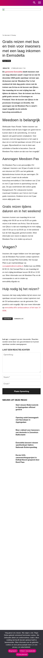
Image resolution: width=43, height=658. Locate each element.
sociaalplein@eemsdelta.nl (12, 266)
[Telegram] (20, 326)
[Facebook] (6, 326)
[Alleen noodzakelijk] (40, 644)
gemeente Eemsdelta (13, 72)
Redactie (6, 68)
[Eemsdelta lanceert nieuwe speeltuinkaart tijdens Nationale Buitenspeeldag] (8, 445)
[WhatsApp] (34, 326)
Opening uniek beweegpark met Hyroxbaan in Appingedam (27, 419)
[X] (27, 326)
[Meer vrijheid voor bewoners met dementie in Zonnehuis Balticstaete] (8, 433)
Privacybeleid (22, 654)
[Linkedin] (13, 326)
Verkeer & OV (18, 318)
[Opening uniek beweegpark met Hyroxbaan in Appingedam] (8, 420)
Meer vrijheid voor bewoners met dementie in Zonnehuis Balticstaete (28, 432)
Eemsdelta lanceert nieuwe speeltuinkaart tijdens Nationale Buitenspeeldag (27, 445)
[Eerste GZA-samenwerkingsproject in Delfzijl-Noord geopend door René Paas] (8, 458)
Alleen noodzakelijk (27, 651)
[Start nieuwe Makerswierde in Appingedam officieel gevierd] (8, 408)
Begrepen (13, 651)
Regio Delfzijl (6, 60)
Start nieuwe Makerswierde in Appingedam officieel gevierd (27, 407)
